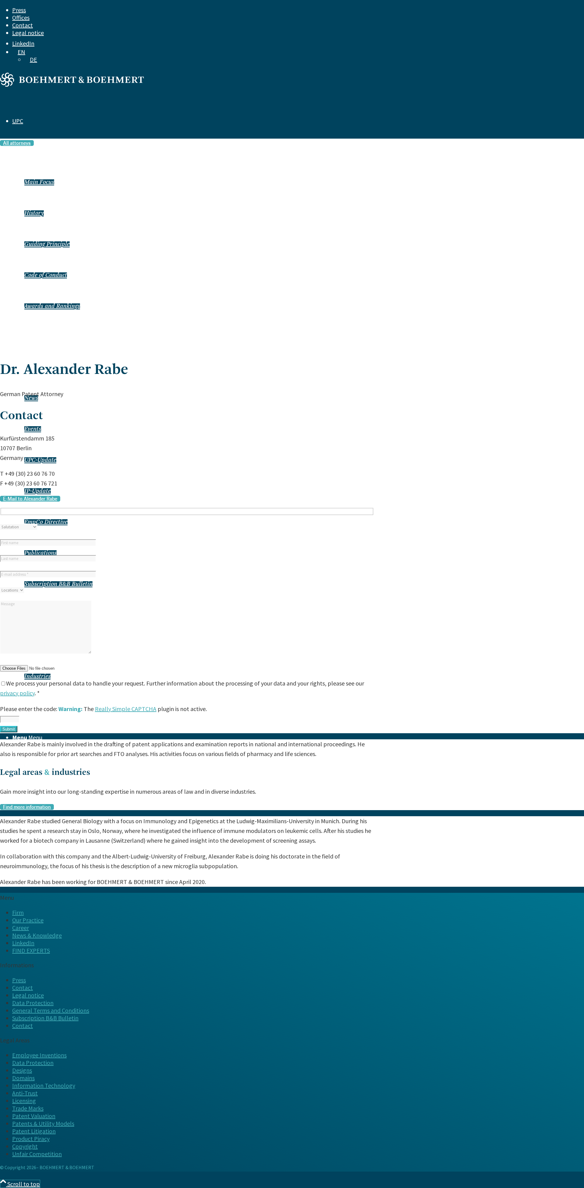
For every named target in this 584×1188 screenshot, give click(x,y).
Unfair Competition (37, 1154)
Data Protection (33, 1003)
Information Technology (43, 1085)
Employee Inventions (39, 1055)
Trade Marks (27, 1108)
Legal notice (28, 32)
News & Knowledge (37, 935)
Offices (21, 17)
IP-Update (37, 491)
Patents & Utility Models (43, 1123)
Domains (23, 1078)
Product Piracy (31, 1138)
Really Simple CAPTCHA (125, 709)
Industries (37, 677)
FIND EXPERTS (31, 950)
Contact (22, 25)
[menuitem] (273, 10)
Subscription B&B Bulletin (58, 584)
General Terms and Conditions (50, 1010)
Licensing (24, 1100)
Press (19, 10)
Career (20, 927)
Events (32, 429)
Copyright (25, 1146)
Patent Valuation (33, 1116)
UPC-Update (40, 460)
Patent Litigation (34, 1131)
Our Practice (27, 920)
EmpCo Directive (46, 522)
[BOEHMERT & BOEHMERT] (72, 84)
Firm (18, 912)
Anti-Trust (25, 1093)
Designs (22, 1070)
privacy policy (17, 693)
